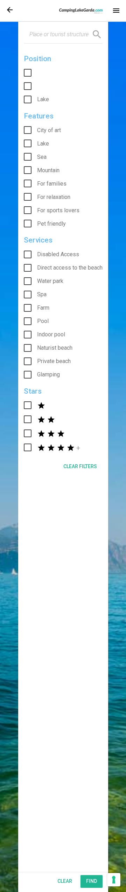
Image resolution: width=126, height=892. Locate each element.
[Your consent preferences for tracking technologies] (113, 879)
